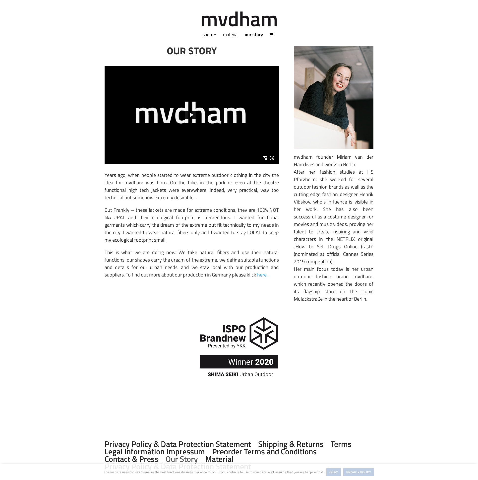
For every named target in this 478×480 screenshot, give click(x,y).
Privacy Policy (358, 472)
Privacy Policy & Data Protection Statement (178, 444)
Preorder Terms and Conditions (264, 451)
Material (219, 459)
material (231, 35)
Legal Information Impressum (155, 451)
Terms (341, 444)
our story (254, 35)
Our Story (182, 459)
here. (263, 274)
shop (207, 35)
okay (333, 472)
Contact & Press (131, 459)
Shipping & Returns (290, 444)
